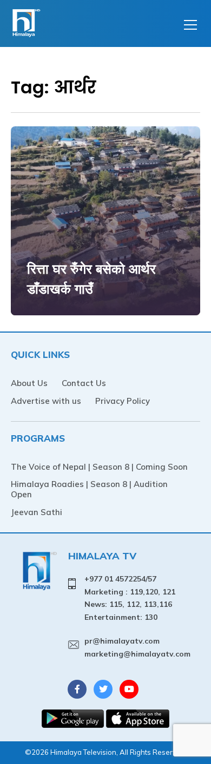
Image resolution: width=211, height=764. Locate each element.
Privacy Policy (122, 401)
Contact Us (84, 383)
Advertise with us (46, 401)
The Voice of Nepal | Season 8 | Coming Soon (99, 467)
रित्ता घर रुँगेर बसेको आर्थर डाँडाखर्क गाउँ (91, 279)
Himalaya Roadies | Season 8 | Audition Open (89, 489)
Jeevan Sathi (36, 512)
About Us (29, 383)
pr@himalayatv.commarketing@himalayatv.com (137, 647)
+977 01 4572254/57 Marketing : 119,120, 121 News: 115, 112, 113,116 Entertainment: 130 (129, 598)
